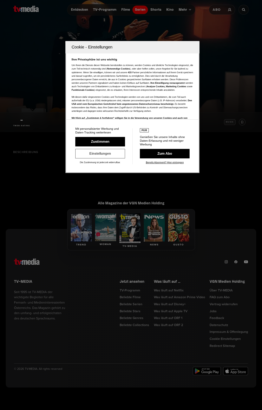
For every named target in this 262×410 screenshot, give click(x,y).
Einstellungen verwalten (100, 153)
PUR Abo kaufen (165, 153)
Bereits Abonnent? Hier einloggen (165, 162)
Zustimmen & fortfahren (100, 141)
